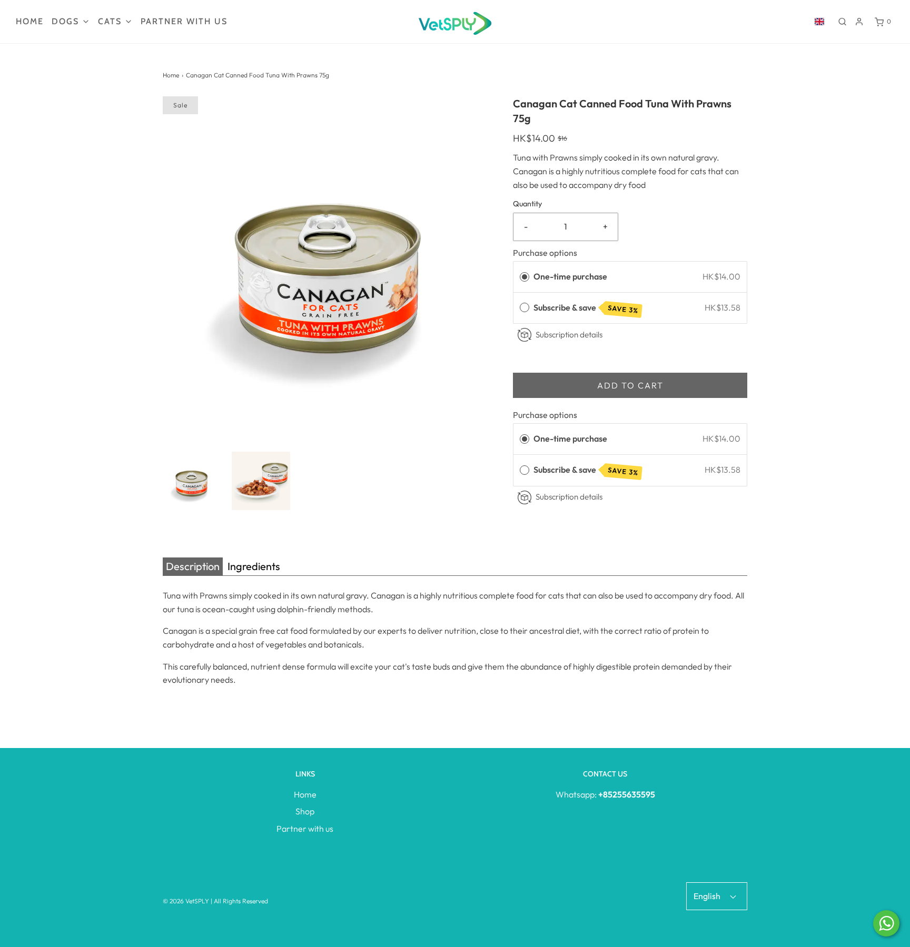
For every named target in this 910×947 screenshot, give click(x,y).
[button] (192, 481)
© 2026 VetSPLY (186, 901)
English (708, 896)
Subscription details (569, 335)
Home (30, 21)
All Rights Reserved (241, 901)
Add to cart (630, 385)
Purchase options (545, 252)
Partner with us (184, 21)
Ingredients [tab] (254, 566)
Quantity (527, 203)
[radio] (524, 277)
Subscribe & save (586, 308)
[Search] (842, 21)
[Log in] (859, 21)
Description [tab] (193, 566)
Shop (304, 811)
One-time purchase (570, 276)
